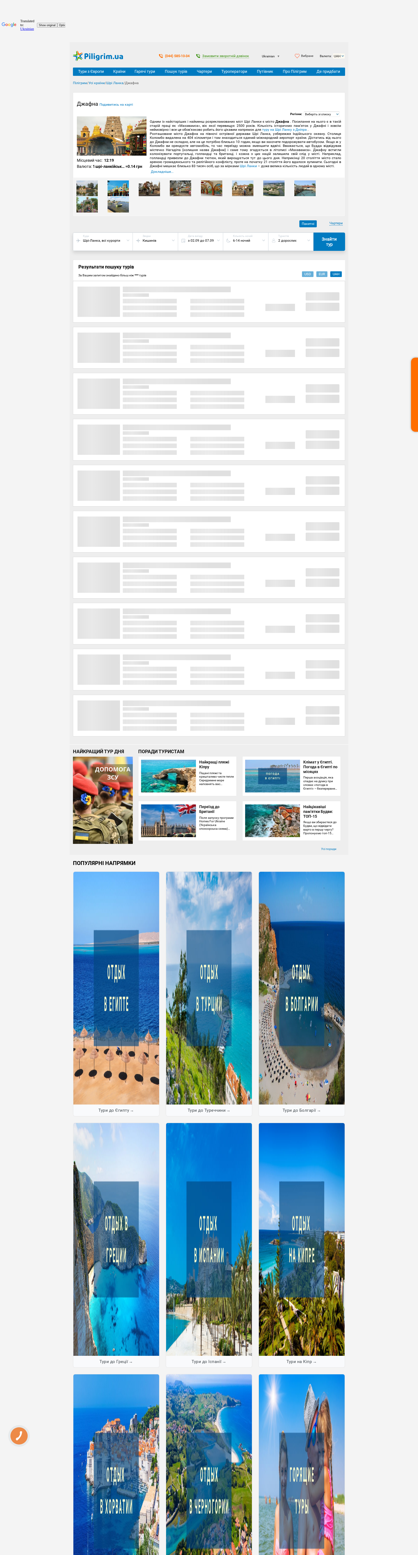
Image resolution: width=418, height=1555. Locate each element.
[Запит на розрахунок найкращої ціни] (414, 395)
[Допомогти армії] (103, 843)
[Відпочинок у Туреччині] (209, 988)
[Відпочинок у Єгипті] (116, 988)
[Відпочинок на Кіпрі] (301, 1239)
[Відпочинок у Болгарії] (301, 988)
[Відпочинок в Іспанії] (209, 1239)
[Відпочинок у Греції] (116, 1239)
